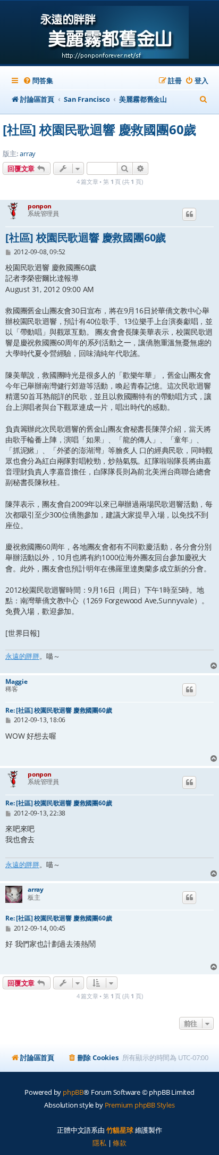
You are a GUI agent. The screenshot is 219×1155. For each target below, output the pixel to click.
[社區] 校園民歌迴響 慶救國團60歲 (99, 129)
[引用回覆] (189, 214)
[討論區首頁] (110, 33)
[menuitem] (38, 80)
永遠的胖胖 (22, 656)
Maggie (16, 681)
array (28, 153)
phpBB (73, 1092)
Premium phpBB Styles (140, 1105)
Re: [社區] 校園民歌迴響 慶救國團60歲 (58, 710)
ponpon (40, 206)
